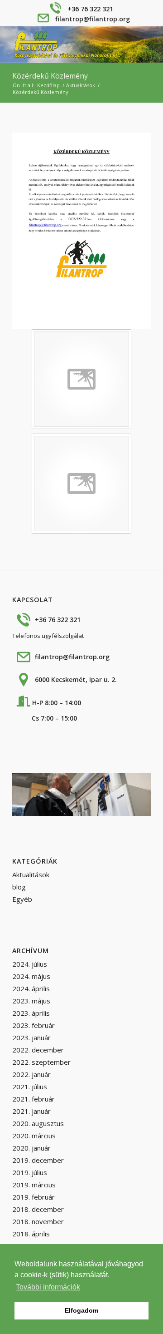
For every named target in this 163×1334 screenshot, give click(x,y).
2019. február (33, 1196)
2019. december (38, 1160)
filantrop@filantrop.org (92, 19)
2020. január (31, 1147)
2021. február (33, 1098)
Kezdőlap (48, 85)
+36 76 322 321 (90, 9)
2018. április (31, 1233)
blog (19, 886)
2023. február (33, 1025)
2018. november (38, 1221)
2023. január (31, 1037)
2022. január (31, 1074)
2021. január (31, 1111)
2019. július (29, 1172)
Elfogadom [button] (81, 1310)
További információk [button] (48, 1287)
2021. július (29, 1086)
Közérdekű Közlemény (50, 76)
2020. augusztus (38, 1123)
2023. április (31, 1013)
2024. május (31, 976)
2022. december (38, 1049)
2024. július (29, 963)
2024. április (31, 988)
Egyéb (22, 899)
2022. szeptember (41, 1062)
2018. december (38, 1209)
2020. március (34, 1135)
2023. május (31, 1000)
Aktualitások (80, 85)
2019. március (34, 1184)
